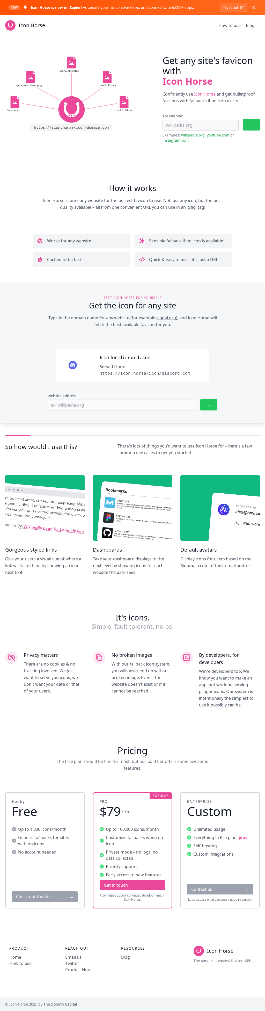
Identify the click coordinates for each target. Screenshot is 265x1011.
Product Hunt (78, 969)
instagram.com (176, 140)
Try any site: (173, 115)
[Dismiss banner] (254, 7)
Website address (62, 395)
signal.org (166, 318)
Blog (250, 25)
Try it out (230, 7)
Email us (73, 957)
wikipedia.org (193, 135)
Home (15, 957)
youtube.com (218, 135)
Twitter (72, 963)
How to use (229, 25)
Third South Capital (60, 1004)
